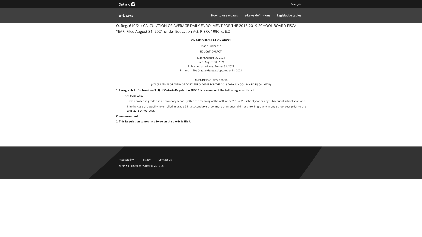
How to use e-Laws (224, 15)
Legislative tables (289, 15)
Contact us (165, 159)
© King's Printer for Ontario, (141, 166)
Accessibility (126, 159)
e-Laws (126, 15)
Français (296, 4)
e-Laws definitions (257, 15)
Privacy (146, 159)
